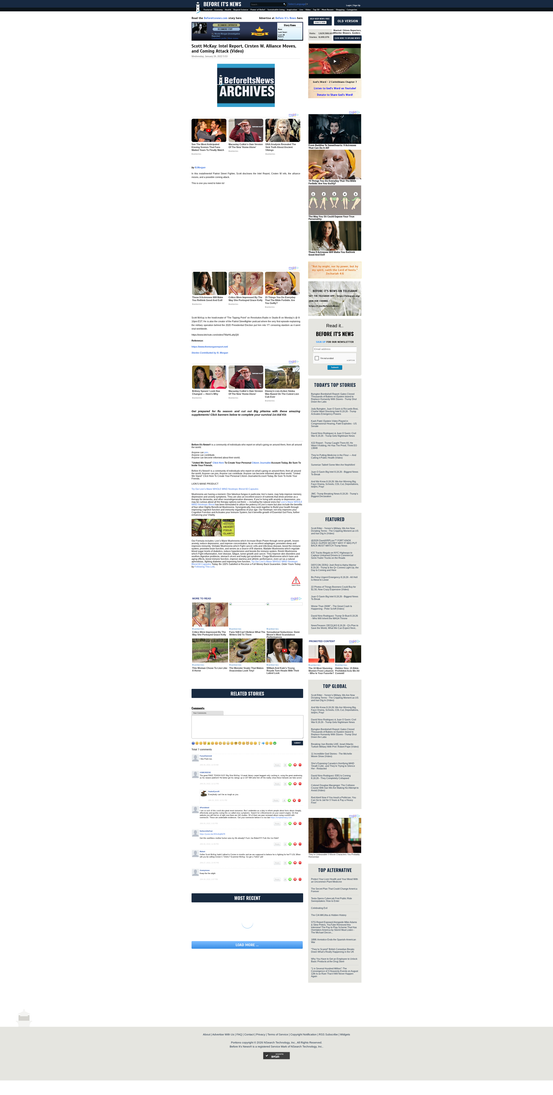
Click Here (218, 463)
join (206, 452)
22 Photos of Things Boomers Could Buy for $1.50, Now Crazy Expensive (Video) (333, 588)
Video (308, 9)
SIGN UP (321, 342)
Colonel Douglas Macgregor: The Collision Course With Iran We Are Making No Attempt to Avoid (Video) (335, 788)
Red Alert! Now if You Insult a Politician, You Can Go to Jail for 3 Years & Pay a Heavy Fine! (333, 800)
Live (301, 9)
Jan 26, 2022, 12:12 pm (209, 784)
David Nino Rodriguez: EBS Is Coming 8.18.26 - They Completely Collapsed (331, 776)
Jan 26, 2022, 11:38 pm (209, 844)
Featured (208, 9)
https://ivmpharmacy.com (281, 817)
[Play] (335, 61)
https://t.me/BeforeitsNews (324, 306)
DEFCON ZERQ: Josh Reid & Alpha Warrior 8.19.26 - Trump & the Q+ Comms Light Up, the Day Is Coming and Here (335, 567)
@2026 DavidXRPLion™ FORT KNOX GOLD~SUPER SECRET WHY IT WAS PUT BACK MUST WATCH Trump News (334, 543)
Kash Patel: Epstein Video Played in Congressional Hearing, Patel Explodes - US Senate (334, 423)
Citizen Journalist (261, 463)
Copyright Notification (303, 1034)
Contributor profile (219, 38)
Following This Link (205, 566)
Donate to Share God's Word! (335, 94)
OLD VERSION (348, 21)
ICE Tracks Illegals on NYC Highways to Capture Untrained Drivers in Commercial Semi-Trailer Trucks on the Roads (332, 555)
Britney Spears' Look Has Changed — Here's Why (206, 392)
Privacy (260, 1034)
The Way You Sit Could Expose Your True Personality (331, 218)
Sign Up (356, 5)
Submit (335, 367)
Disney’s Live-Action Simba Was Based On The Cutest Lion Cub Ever (282, 394)
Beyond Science (240, 9)
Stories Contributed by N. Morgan (210, 353)
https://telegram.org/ (348, 296)
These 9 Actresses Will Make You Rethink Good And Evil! (207, 298)
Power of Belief (257, 9)
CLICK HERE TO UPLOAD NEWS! (347, 38)
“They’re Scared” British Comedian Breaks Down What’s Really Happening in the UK (332, 950)
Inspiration (292, 9)
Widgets (345, 1034)
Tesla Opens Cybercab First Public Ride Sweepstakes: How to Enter (331, 899)
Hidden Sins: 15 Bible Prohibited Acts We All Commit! (347, 670)
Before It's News (222, 4)
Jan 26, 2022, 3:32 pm (209, 823)
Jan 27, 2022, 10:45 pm (209, 863)
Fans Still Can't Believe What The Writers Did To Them (247, 633)
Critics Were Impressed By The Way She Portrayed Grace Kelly (246, 298)
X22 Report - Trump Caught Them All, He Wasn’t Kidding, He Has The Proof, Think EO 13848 (334, 445)
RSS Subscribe (328, 1034)
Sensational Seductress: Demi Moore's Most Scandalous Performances (283, 634)
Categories (352, 9)
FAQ (239, 1034)
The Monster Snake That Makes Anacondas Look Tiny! (246, 669)
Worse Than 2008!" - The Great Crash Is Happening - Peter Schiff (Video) (331, 607)
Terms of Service (277, 1034)
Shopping (340, 9)
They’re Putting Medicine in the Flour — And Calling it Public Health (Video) (333, 456)
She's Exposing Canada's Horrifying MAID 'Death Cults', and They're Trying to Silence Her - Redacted (333, 766)
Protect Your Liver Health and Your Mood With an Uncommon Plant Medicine (334, 880)
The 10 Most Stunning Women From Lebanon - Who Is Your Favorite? (321, 670)
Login (348, 5)
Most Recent (328, 9)
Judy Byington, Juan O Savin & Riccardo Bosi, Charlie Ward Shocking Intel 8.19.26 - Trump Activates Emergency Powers (334, 411)
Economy (218, 9)
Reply (277, 765)
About (206, 1034)
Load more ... (247, 945)
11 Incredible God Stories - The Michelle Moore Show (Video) (331, 755)
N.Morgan (200, 167)
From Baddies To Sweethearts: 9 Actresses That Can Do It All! (332, 146)
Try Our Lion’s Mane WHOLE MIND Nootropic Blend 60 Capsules (225, 489)
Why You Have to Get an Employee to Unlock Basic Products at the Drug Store (334, 960)
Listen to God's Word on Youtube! (335, 88)
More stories (233, 38)
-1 (284, 800)
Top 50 (316, 9)
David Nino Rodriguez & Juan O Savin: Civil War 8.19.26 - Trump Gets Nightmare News (333, 434)
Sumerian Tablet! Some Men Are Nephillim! (333, 465)
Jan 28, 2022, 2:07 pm (209, 879)
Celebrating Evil (319, 908)
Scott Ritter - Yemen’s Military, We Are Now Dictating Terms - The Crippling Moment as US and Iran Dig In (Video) (334, 531)
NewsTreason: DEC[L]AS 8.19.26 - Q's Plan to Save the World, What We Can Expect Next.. (334, 626)
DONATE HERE (320, 22)
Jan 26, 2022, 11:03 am (209, 765)
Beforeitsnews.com (216, 18)
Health (228, 9)
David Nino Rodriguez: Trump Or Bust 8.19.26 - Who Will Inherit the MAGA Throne (334, 617)
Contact (249, 1034)
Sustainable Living (276, 9)
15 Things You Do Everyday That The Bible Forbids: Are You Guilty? (280, 300)
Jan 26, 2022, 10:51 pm (217, 800)
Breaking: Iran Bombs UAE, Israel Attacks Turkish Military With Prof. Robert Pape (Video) (335, 745)
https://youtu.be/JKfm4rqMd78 (212, 834)
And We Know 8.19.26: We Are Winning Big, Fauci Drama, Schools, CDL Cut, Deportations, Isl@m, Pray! (335, 484)
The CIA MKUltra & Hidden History (328, 915)
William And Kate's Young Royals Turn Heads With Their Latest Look (283, 670)
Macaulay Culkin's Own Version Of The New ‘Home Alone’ (246, 392)
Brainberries (197, 304)
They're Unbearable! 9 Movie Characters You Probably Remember (334, 855)
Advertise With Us (223, 1034)
